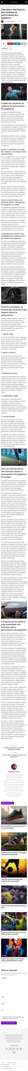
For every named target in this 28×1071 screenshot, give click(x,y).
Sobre (14, 1064)
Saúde (6, 6)
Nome (3, 997)
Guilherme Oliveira (10, 21)
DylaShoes (6, 1066)
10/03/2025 (4, 830)
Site (2, 1010)
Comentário (4, 978)
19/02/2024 (19, 21)
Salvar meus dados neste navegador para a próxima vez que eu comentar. (13, 1017)
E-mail (3, 1003)
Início (2, 6)
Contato (3, 1062)
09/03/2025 (4, 856)
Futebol (14, 6)
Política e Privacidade (11, 1062)
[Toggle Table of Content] (9, 48)
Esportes (10, 6)
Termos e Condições (5, 1064)
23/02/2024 (4, 883)
